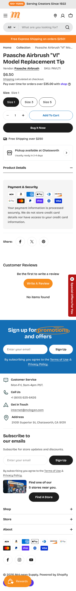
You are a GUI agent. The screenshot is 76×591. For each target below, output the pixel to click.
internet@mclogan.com (27, 410)
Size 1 (11, 102)
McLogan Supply (26, 574)
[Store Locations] (55, 16)
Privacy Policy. (38, 364)
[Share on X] (32, 241)
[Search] (67, 27)
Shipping (8, 79)
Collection (23, 47)
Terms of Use (59, 359)
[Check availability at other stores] (66, 153)
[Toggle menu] (5, 15)
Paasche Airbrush (26, 68)
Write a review (38, 283)
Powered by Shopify (54, 574)
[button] (72, 296)
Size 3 (29, 102)
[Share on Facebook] (20, 241)
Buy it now (38, 128)
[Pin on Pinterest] (43, 241)
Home (7, 47)
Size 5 (47, 102)
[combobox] (38, 27)
